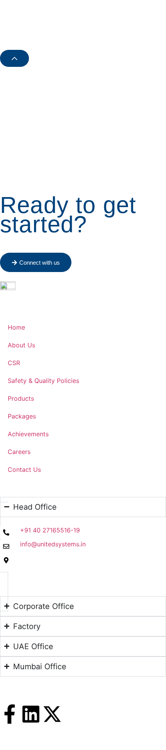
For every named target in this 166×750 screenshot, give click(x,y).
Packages (22, 416)
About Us (21, 345)
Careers (19, 452)
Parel (7, 700)
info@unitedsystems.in (53, 544)
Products (21, 398)
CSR (14, 363)
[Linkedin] (31, 714)
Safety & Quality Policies (43, 380)
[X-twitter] (52, 714)
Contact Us (24, 469)
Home (16, 327)
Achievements (28, 434)
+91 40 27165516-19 (50, 530)
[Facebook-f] (9, 714)
